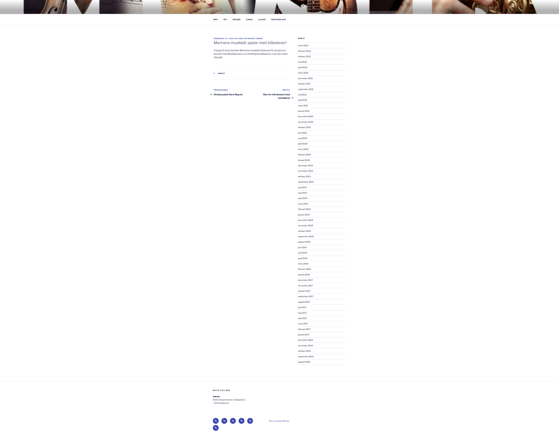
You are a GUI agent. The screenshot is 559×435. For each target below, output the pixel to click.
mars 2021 (303, 105)
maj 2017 (302, 313)
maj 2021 (302, 94)
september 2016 (306, 356)
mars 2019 (303, 203)
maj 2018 (302, 252)
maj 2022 (302, 62)
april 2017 (302, 318)
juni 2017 (302, 307)
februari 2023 (304, 51)
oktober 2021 (304, 83)
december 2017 (305, 280)
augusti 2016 (304, 362)
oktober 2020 (304, 127)
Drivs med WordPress (279, 421)
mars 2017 (303, 323)
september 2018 (306, 236)
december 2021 (305, 78)
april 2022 (302, 67)
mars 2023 (303, 45)
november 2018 (305, 225)
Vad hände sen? (278, 19)
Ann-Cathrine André (250, 38)
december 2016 (305, 340)
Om (225, 19)
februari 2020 (304, 154)
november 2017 (305, 285)
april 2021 (302, 100)
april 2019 (302, 198)
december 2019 (305, 165)
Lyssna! (262, 19)
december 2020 (305, 116)
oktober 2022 (304, 56)
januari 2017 (303, 334)
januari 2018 (304, 274)
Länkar (249, 19)
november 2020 (305, 122)
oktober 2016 (304, 351)
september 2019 (306, 182)
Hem (215, 19)
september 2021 (305, 89)
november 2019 (305, 171)
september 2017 (305, 296)
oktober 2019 (304, 176)
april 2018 (302, 258)
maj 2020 (302, 138)
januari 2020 (304, 160)
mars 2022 (303, 72)
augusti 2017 (304, 302)
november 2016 (305, 345)
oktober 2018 (304, 231)
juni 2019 (302, 187)
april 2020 (303, 143)
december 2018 (305, 220)
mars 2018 (303, 263)
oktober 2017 (304, 291)
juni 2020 (302, 133)
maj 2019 (302, 193)
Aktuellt (236, 19)
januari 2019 (304, 214)
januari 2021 (303, 111)
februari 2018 (304, 269)
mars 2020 (303, 149)
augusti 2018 (304, 242)
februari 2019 (304, 209)
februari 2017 (304, 329)
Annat (221, 73)
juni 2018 (302, 247)
